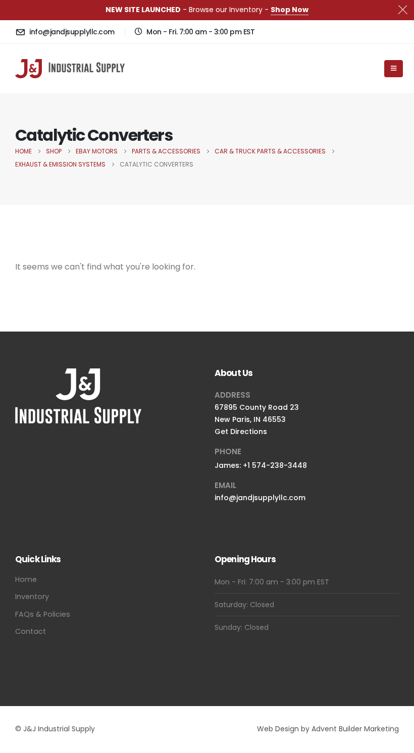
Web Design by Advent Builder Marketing (328, 729)
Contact (30, 631)
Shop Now (289, 10)
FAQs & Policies (42, 614)
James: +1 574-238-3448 (261, 465)
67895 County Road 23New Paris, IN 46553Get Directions (257, 419)
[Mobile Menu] (393, 68)
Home (26, 579)
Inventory (32, 596)
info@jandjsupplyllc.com (260, 498)
